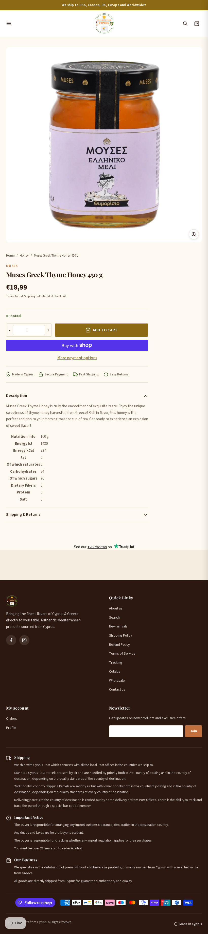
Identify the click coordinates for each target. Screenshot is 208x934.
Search (114, 617)
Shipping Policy (120, 635)
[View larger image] (194, 234)
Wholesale (117, 680)
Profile (11, 727)
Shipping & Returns (23, 514)
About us (116, 608)
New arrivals (118, 626)
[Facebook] (11, 640)
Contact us (117, 689)
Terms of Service (122, 653)
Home (10, 255)
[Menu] (47, 23)
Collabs (114, 671)
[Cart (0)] (196, 23)
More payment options (77, 358)
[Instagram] (24, 640)
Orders (11, 718)
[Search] (185, 23)
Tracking (115, 662)
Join (193, 731)
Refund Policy (119, 644)
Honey (24, 255)
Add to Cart (105, 330)
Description (16, 395)
